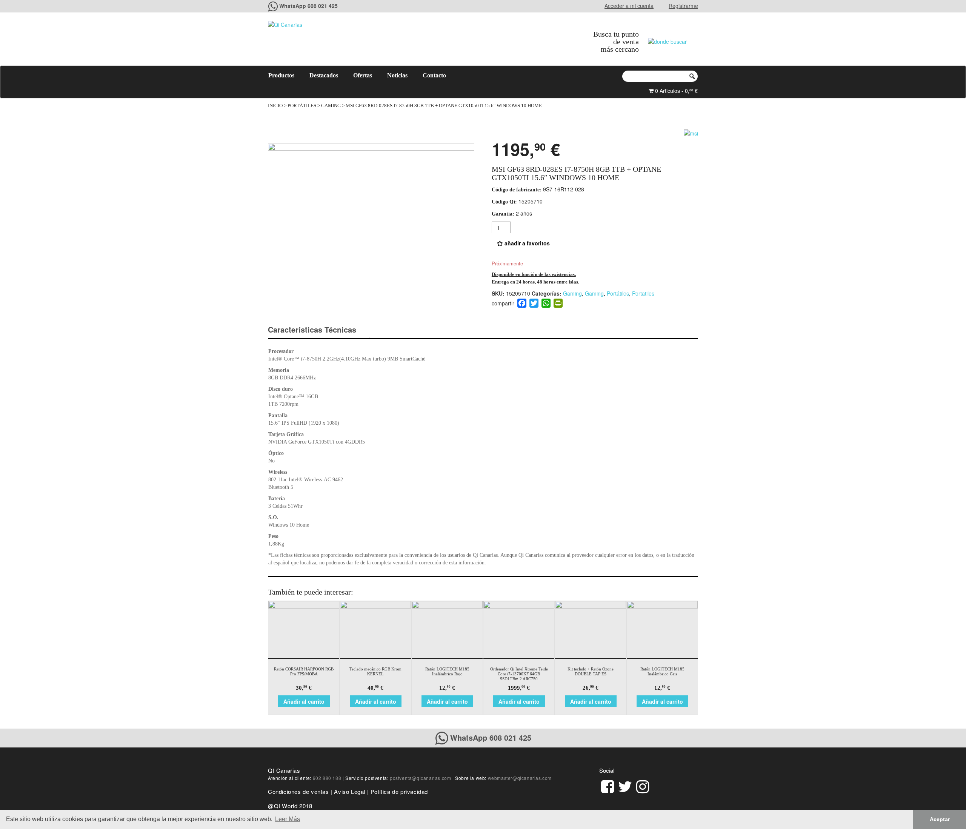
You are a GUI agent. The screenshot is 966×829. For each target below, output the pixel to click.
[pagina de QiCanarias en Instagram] (642, 785)
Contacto (434, 75)
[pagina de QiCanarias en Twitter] (625, 785)
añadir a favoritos (526, 243)
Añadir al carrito (304, 701)
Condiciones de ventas (298, 791)
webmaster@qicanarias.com (520, 778)
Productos (281, 75)
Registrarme (683, 5)
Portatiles (643, 293)
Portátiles (302, 105)
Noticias (397, 75)
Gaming (331, 105)
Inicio (275, 105)
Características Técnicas (312, 329)
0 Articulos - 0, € (676, 90)
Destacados (323, 75)
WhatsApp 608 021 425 (308, 5)
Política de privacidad (399, 791)
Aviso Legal (349, 791)
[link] (607, 785)
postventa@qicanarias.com (420, 778)
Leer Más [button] (287, 819)
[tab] (318, 330)
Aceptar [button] (940, 819)
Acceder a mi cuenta (629, 5)
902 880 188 (327, 778)
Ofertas (362, 75)
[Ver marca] (691, 132)
